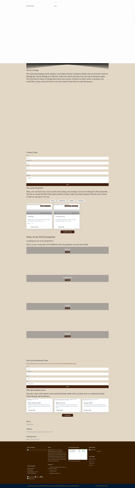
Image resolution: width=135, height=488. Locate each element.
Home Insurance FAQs (34, 403)
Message (28, 175)
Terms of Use (98, 485)
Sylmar (38, 213)
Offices (67, 249)
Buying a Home (88, 403)
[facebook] (27, 1)
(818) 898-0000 (102, 6)
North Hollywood (68, 213)
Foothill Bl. (31, 216)
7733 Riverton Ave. (60, 216)
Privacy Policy (105, 485)
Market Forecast (60, 403)
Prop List (61, 6)
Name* (27, 155)
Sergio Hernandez (34, 227)
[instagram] (36, 1)
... (71, 221)
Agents (67, 6)
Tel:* (27, 381)
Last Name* (28, 160)
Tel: (27, 170)
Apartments (91, 459)
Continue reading (31, 410)
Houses (67, 333)
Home (55, 6)
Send (67, 184)
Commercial (67, 277)
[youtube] (33, 1)
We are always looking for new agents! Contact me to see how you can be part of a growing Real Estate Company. (51, 363)
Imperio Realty (61, 227)
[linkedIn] (30, 1)
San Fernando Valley (33, 213)
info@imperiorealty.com (54, 473)
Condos (67, 305)
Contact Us (73, 6)
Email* (27, 165)
